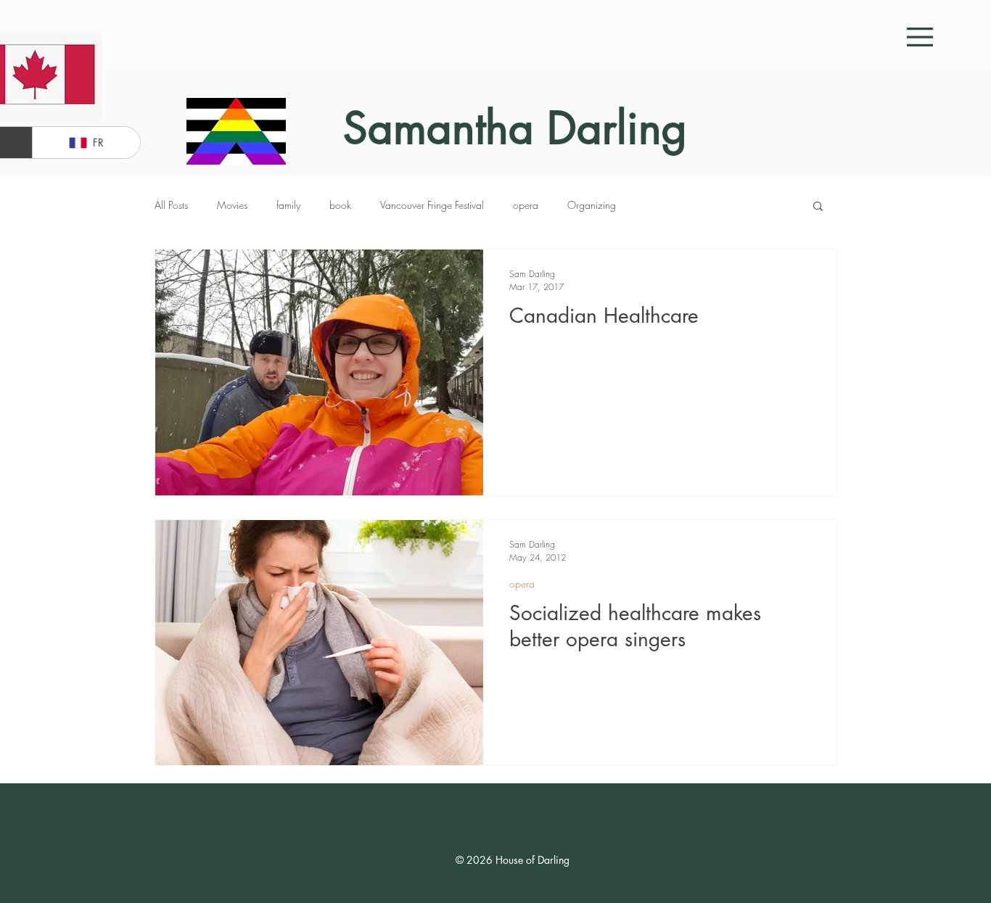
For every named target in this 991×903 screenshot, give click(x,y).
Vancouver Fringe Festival (432, 205)
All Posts (171, 205)
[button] (920, 37)
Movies (232, 205)
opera (525, 205)
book (340, 205)
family (288, 205)
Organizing (591, 205)
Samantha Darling (515, 128)
